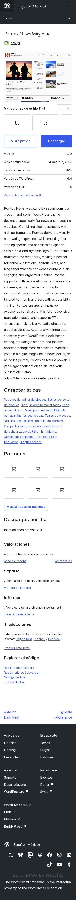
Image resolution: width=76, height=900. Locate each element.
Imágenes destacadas (28, 415)
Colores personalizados (45, 405)
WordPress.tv (16, 792)
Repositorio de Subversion (22, 672)
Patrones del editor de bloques (25, 399)
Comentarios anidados (19, 436)
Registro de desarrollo (19, 667)
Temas (8, 18)
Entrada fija (48, 431)
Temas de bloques (57, 415)
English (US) (24, 639)
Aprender (10, 770)
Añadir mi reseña (15, 561)
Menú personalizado (38, 410)
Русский (54, 639)
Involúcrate (48, 770)
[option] (14, 469)
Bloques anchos (31, 442)
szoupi (15, 43)
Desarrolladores (15, 785)
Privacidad (12, 757)
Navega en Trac (15, 677)
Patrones (47, 757)
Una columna (25, 420)
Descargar (56, 141)
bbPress (12, 819)
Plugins (45, 750)
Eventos (46, 777)
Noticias (9, 420)
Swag (46, 792)
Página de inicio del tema (21, 195)
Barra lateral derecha (49, 420)
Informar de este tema (19, 614)
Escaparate (48, 735)
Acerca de (11, 735)
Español (39, 639)
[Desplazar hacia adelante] (68, 108)
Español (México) (27, 845)
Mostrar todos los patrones (26, 506)
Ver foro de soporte (17, 587)
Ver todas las (63, 561)
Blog (24, 405)
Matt (9, 812)
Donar (46, 785)
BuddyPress (15, 826)
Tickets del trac (14, 682)
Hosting (10, 750)
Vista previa (20, 141)
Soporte (10, 777)
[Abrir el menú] (69, 6)
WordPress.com (18, 805)
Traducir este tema (17, 648)
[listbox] (38, 480)
